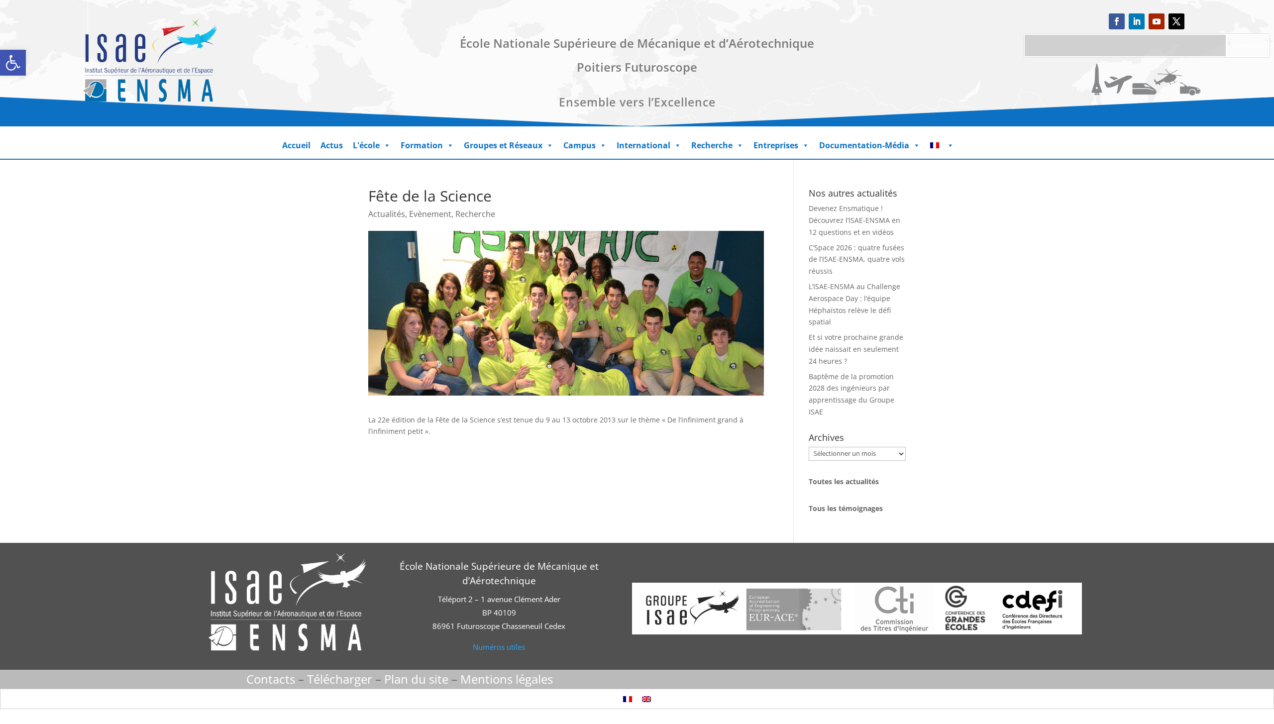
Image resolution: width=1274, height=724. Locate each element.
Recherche (712, 145)
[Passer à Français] (627, 699)
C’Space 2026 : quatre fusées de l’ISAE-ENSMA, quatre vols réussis (857, 259)
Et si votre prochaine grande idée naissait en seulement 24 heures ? (856, 349)
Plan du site (416, 679)
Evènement (430, 213)
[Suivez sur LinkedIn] (1137, 21)
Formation (422, 145)
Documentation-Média (864, 145)
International (643, 145)
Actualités (386, 213)
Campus (579, 145)
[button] (13, 63)
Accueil (296, 145)
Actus (331, 145)
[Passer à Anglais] (646, 699)
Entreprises (775, 145)
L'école (366, 145)
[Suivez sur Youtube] (1157, 21)
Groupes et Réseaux (503, 145)
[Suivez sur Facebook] (1117, 21)
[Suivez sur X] (1176, 21)
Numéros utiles (499, 647)
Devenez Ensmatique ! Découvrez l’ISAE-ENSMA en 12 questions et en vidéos (854, 220)
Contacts (270, 679)
